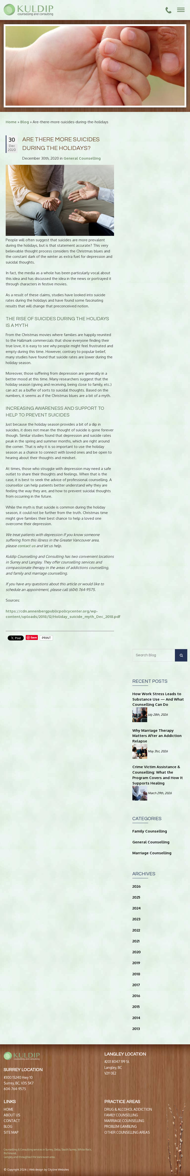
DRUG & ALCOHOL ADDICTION (128, 1109)
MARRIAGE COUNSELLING (124, 1121)
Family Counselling (149, 831)
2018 (136, 974)
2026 (136, 886)
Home (11, 122)
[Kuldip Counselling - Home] (28, 10)
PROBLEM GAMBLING (120, 1126)
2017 (136, 984)
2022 (136, 930)
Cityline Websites (58, 1169)
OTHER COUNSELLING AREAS (127, 1132)
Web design (36, 1169)
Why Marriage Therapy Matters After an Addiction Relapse (157, 736)
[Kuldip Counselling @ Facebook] (140, 1153)
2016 (136, 995)
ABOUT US (12, 1115)
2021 (136, 941)
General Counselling (82, 158)
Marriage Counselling (151, 853)
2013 (136, 1028)
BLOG (8, 1126)
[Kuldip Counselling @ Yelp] (143, 1153)
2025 (136, 897)
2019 (136, 962)
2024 (136, 908)
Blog (24, 122)
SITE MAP (11, 1132)
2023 (136, 919)
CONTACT (12, 1121)
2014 (136, 1017)
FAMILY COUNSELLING (121, 1115)
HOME (8, 1109)
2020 (136, 952)
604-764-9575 (15, 1089)
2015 (136, 1006)
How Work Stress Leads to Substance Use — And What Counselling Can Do (158, 699)
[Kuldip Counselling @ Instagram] (147, 1153)
